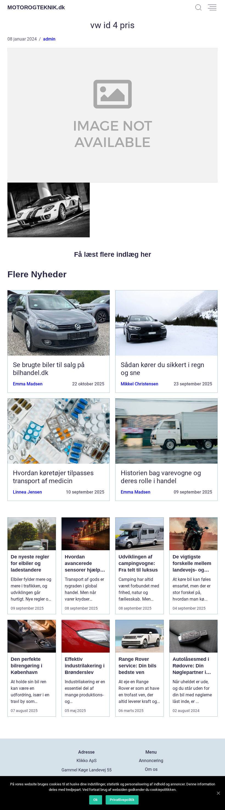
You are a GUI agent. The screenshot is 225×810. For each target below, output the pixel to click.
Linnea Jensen (27, 492)
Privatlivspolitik (122, 800)
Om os (151, 769)
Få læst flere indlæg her (112, 254)
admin (49, 39)
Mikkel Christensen (139, 384)
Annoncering (151, 760)
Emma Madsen (28, 384)
